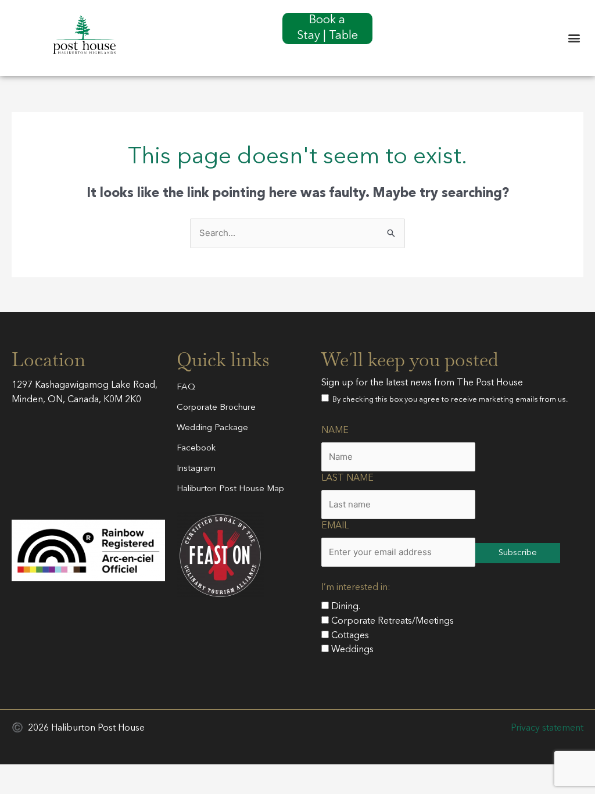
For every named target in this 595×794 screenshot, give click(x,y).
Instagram (196, 468)
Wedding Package (212, 428)
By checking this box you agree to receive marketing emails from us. (448, 399)
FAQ (186, 387)
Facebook (196, 448)
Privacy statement (547, 728)
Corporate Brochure (216, 407)
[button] (573, 38)
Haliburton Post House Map (230, 489)
